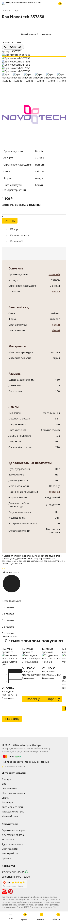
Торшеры (7, 802)
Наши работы (10, 853)
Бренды (6, 858)
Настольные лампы (13, 793)
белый (56, 324)
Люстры (6, 779)
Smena (56, 291)
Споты (5, 797)
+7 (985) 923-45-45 (13, 872)
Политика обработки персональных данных (25, 761)
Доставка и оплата (13, 834)
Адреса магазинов (12, 844)
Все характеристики (14, 189)
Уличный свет (10, 816)
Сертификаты (10, 848)
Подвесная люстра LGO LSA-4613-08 (52, 674)
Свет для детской (12, 807)
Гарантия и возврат (13, 830)
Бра (4, 783)
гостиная (54, 491)
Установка (8, 839)
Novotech (54, 274)
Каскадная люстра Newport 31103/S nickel (31, 674)
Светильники (9, 788)
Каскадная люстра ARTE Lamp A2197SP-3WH (11, 696)
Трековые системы (13, 811)
